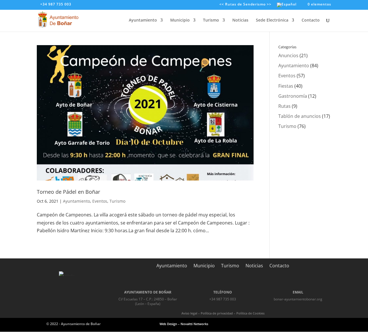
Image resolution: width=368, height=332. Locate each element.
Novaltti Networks (194, 324)
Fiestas (285, 86)
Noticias (240, 20)
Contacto (311, 20)
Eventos (99, 201)
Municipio (180, 20)
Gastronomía (292, 96)
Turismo (211, 20)
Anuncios (288, 55)
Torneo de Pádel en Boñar (68, 191)
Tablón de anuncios (299, 116)
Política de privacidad (217, 313)
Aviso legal (189, 313)
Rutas (284, 106)
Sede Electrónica (272, 20)
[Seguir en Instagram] (301, 323)
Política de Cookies (250, 313)
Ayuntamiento (143, 20)
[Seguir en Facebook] (287, 323)
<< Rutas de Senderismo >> (245, 5)
